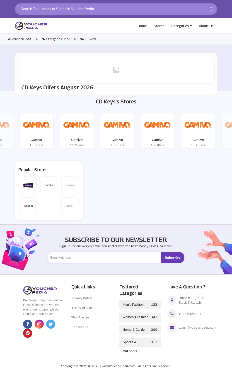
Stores (159, 26)
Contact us (79, 327)
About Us (206, 26)
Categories (180, 26)
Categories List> (57, 39)
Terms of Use (81, 308)
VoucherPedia (21, 39)
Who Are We (80, 317)
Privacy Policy (81, 298)
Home (142, 26)
